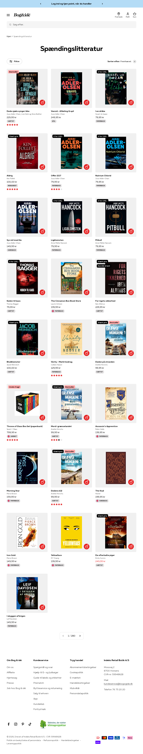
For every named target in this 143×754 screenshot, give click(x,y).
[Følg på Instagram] (16, 724)
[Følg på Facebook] (8, 724)
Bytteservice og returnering (47, 688)
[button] (12, 124)
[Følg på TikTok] (30, 724)
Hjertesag (12, 677)
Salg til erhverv (41, 693)
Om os (10, 667)
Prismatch (38, 682)
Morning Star (13, 490)
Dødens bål (56, 490)
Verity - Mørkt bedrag (61, 362)
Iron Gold (11, 555)
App (35, 698)
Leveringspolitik (14, 743)
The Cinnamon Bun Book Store (66, 301)
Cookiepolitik (76, 672)
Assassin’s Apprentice (106, 426)
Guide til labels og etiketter (47, 677)
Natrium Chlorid (103, 175)
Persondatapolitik (79, 693)
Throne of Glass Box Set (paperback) (24, 426)
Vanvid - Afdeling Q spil (62, 111)
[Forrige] (40, 4)
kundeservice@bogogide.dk (118, 683)
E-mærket (75, 677)
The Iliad (99, 490)
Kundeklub (38, 704)
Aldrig (10, 175)
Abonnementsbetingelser (83, 667)
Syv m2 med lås (14, 240)
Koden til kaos (14, 301)
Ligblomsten (57, 240)
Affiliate (11, 672)
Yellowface (56, 555)
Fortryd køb (39, 709)
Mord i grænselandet (61, 426)
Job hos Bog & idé (16, 688)
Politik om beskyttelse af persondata (24, 740)
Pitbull (98, 240)
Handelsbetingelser (80, 682)
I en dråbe (100, 111)
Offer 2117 (56, 175)
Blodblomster (13, 362)
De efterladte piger (105, 555)
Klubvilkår (75, 688)
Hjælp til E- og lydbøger (45, 672)
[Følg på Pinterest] (23, 724)
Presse (10, 682)
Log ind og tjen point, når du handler (71, 3)
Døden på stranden (105, 362)
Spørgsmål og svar (43, 667)
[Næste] (102, 4)
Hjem (9, 36)
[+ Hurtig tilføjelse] (42, 102)
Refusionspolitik (51, 740)
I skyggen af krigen (16, 616)
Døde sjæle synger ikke (18, 111)
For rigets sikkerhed (105, 301)
